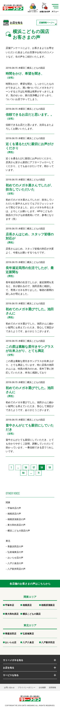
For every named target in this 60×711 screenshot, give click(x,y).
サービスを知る (11, 675)
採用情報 (52, 687)
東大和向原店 (12, 613)
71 (38, 472)
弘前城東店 (28, 633)
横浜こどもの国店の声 (19, 530)
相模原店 (27, 605)
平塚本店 (9, 605)
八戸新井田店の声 (16, 569)
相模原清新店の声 (16, 519)
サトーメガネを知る (13, 660)
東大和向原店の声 (16, 525)
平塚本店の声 (14, 508)
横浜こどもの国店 (32, 613)
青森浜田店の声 (15, 546)
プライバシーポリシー (26, 687)
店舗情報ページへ (46, 22)
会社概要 (42, 687)
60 (23, 472)
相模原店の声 (14, 513)
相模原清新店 (48, 605)
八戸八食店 (28, 642)
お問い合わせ (9, 687)
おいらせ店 (10, 642)
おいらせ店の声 (15, 557)
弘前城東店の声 (15, 552)
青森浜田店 (10, 633)
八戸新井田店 (48, 642)
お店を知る (8, 667)
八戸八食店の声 (15, 563)
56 (26, 467)
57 (34, 467)
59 (50, 467)
